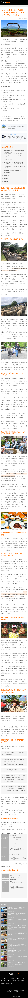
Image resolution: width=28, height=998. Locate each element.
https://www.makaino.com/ (15, 890)
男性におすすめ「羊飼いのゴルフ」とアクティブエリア (15, 156)
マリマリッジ (15, 991)
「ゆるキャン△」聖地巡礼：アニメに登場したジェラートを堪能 (15, 164)
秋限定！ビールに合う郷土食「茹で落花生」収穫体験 (15, 167)
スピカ (20, 991)
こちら (15, 829)
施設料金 (6, 178)
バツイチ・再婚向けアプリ (8, 983)
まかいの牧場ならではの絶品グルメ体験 (14, 162)
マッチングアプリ (13, 980)
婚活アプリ (21, 980)
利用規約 (16, 990)
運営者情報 (21, 990)
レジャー (18, 978)
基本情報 (6, 181)
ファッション (4, 980)
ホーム (2, 5)
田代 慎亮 (13, 134)
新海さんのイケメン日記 (8, 720)
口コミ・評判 (7, 175)
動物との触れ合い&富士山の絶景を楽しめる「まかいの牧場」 (14, 151)
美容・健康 (3, 978)
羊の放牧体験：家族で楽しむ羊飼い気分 (13, 153)
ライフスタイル (11, 978)
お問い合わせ (8, 991)
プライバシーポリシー (8, 990)
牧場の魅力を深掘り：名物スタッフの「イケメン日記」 (14, 171)
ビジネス (23, 978)
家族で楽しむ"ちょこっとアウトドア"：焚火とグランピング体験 (15, 158)
